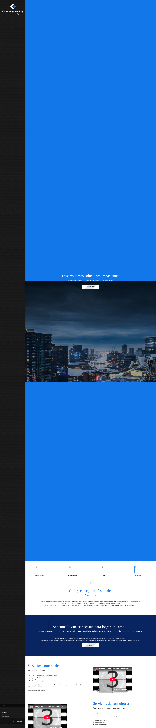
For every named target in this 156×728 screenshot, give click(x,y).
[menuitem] (12, 705)
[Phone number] (3, 721)
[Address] (7, 721)
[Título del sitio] (13, 9)
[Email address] (5, 721)
